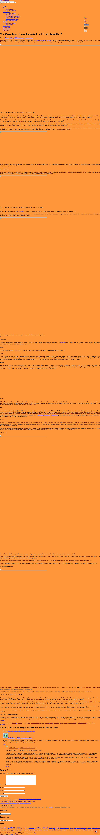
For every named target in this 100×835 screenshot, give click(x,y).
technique (71, 830)
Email (1, 790)
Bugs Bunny (47, 415)
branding (19, 828)
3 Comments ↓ (29, 38)
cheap (33, 828)
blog (9, 828)
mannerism (56, 723)
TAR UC (63, 830)
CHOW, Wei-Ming (11, 10)
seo (49, 830)
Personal (20, 723)
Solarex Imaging (10, 9)
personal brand (37, 116)
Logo (86, 828)
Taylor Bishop (11, 738)
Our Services (6, 12)
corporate (45, 828)
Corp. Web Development (12, 14)
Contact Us (6, 30)
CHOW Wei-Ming (19, 38)
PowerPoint (27, 830)
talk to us (2, 720)
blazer (32, 723)
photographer (11, 830)
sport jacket (71, 723)
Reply (5, 744)
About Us (5, 7)
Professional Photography (12, 19)
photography (19, 830)
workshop (90, 830)
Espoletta (51, 807)
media (93, 828)
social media (55, 830)
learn (81, 828)
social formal (63, 342)
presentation (37, 830)
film (70, 828)
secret (47, 830)
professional (43, 830)
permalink (2, 724)
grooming (47, 723)
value (75, 830)
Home (4, 6)
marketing (90, 828)
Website (2, 793)
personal (6, 830)
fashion (67, 828)
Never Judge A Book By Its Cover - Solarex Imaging (21, 731)
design (57, 828)
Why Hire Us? (6, 26)
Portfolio (5, 21)
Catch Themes (14, 834)
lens (84, 828)
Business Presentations (11, 20)
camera (30, 828)
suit (75, 723)
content (38, 828)
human (75, 828)
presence (32, 830)
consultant (36, 723)
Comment (3, 784)
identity (78, 828)
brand (12, 827)
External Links (6, 27)
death (53, 828)
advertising (3, 828)
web (81, 830)
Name (1, 787)
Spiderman (40, 415)
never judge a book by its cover (43, 40)
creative (50, 828)
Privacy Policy (6, 28)
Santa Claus (55, 415)
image (51, 723)
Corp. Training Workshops (12, 17)
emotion (64, 828)
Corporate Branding (11, 13)
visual (78, 830)
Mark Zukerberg (20, 211)
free (72, 828)
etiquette (42, 723)
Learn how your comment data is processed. (30, 799)
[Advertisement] (47, 384)
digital (61, 828)
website (85, 830)
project (65, 723)
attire (29, 723)
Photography (9, 24)
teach (66, 830)
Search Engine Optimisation (13, 16)
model (96, 828)
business (26, 828)
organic (61, 723)
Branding (14, 723)
